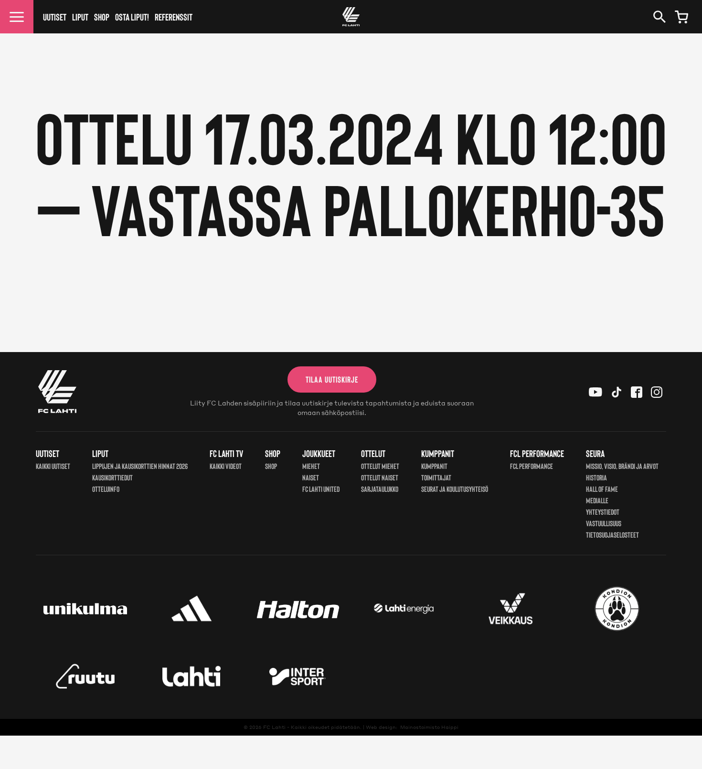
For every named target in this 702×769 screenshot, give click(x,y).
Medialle (597, 500)
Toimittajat (436, 477)
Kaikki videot (226, 465)
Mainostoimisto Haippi (429, 727)
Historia (596, 477)
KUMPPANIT (434, 465)
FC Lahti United (321, 488)
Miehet (311, 465)
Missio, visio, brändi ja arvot (622, 465)
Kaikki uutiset (53, 465)
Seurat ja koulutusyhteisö (454, 488)
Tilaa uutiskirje (332, 379)
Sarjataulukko (379, 488)
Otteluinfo (105, 488)
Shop (101, 16)
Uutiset (54, 16)
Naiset (310, 477)
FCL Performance (531, 465)
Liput (80, 16)
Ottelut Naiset (379, 477)
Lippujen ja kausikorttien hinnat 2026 (140, 465)
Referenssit (173, 16)
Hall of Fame (602, 488)
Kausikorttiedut (112, 477)
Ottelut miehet (380, 465)
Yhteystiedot (602, 511)
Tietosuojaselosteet (612, 534)
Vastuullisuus (603, 523)
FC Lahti (274, 727)
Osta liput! (132, 16)
